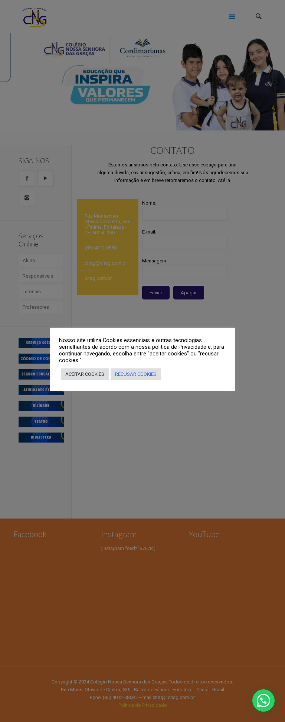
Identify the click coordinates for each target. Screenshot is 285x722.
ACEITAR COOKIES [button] (84, 374)
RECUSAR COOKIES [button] (136, 374)
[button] (263, 700)
